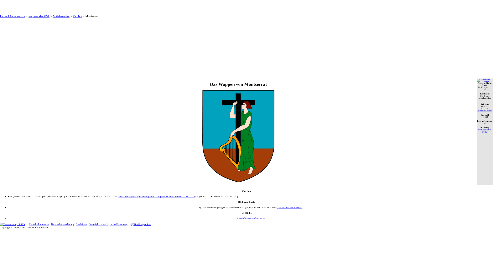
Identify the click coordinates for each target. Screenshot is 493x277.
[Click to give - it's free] (141, 224)
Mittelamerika (61, 16)
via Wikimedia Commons (290, 207)
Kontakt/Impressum (39, 224)
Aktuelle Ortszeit (484, 111)
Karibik (77, 16)
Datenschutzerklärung (62, 224)
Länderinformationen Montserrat (250, 218)
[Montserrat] (484, 81)
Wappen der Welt (39, 16)
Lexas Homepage (118, 224)
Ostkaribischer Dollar (484, 131)
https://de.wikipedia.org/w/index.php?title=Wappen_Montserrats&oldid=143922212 (156, 196)
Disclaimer (81, 224)
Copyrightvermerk (98, 224)
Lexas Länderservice (12, 16)
